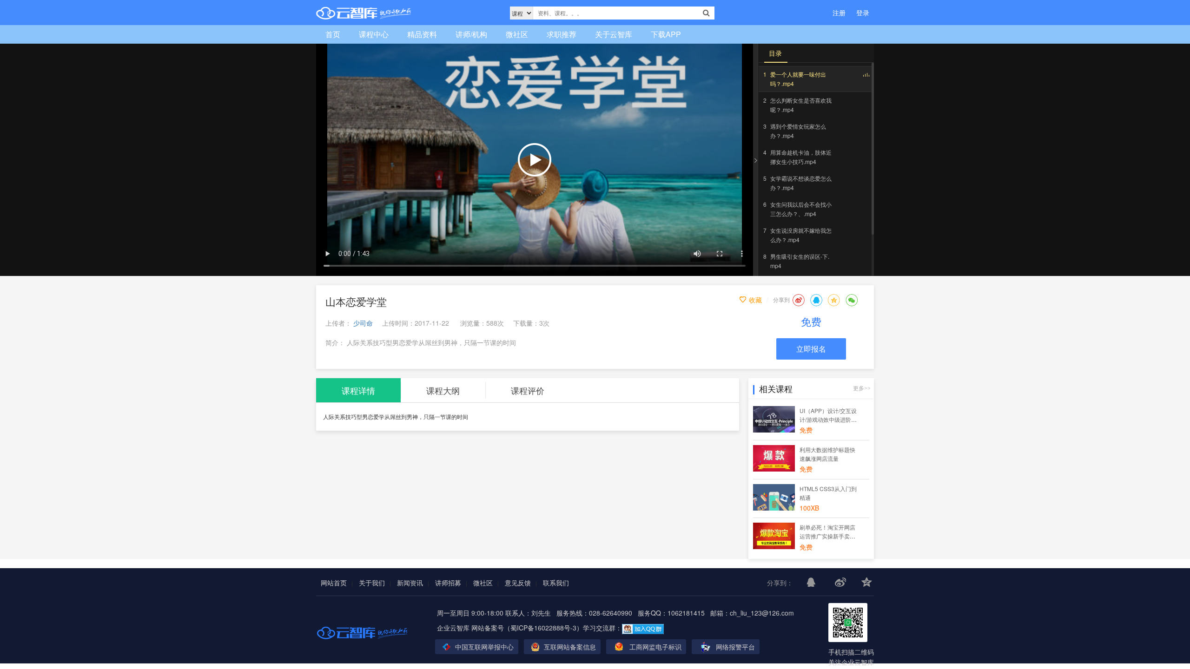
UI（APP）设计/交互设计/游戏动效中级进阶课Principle (828, 419)
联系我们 (556, 582)
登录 (862, 12)
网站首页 (334, 582)
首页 (332, 34)
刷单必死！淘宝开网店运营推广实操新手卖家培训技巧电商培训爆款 (827, 536)
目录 (775, 53)
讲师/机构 (471, 34)
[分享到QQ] (816, 300)
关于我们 (372, 582)
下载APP (666, 34)
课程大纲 (443, 390)
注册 (839, 12)
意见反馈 (518, 582)
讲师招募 (448, 582)
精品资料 (422, 34)
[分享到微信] (852, 300)
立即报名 (811, 348)
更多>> (862, 388)
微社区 (517, 34)
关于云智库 (613, 34)
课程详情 (358, 390)
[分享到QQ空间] (834, 300)
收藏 (755, 299)
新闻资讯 (410, 582)
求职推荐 (561, 34)
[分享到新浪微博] (799, 300)
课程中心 (374, 34)
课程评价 (527, 390)
